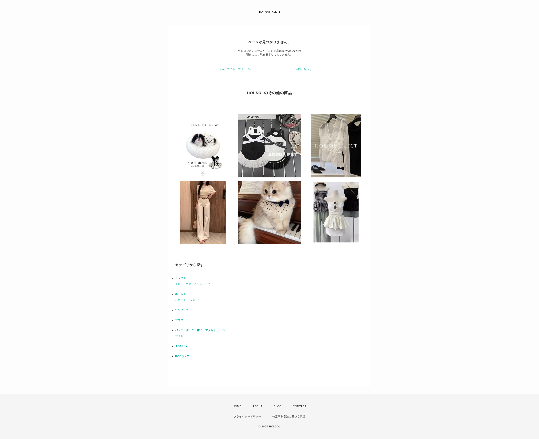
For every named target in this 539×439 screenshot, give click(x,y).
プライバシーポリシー (247, 416)
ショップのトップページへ (235, 69)
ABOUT (257, 406)
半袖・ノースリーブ (198, 283)
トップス (180, 278)
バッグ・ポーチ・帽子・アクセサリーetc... (202, 330)
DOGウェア (182, 356)
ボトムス (180, 294)
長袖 (178, 283)
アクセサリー (183, 336)
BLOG (278, 406)
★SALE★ (181, 346)
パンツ (195, 299)
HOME (237, 406)
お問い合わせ (303, 69)
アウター (180, 320)
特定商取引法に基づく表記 (288, 416)
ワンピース (182, 310)
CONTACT (299, 406)
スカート (180, 299)
